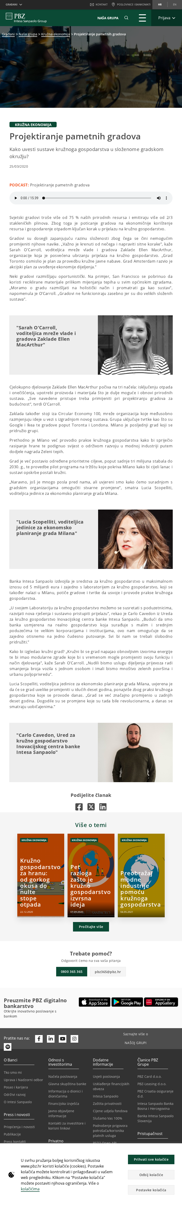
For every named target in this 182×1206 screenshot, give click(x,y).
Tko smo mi (13, 1072)
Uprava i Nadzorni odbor (23, 1080)
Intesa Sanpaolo (105, 1096)
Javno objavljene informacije (61, 1113)
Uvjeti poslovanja (106, 1076)
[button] (176, 1149)
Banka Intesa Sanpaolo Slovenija (155, 1118)
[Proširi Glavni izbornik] (142, 17)
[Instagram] (74, 1039)
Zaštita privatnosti (107, 1103)
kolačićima (30, 1189)
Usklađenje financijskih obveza (111, 1086)
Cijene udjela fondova (110, 1111)
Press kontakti (15, 1141)
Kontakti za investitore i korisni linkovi (67, 1125)
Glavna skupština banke (67, 1084)
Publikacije (12, 1134)
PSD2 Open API (105, 1143)
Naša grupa (28, 34)
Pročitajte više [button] (91, 926)
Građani (8, 34)
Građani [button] (11, 4)
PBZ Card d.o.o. (149, 1076)
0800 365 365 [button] (72, 971)
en (174, 4)
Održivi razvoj (15, 1094)
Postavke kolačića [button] (151, 1190)
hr (160, 4)
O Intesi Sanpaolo (18, 1102)
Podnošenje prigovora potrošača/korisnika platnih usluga (110, 1130)
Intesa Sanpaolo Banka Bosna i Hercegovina (155, 1106)
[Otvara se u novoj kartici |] (79, 806)
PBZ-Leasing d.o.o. (151, 1084)
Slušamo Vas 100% (107, 1118)
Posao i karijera (16, 1087)
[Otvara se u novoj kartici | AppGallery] (161, 1002)
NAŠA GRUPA (107, 18)
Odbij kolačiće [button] (151, 1175)
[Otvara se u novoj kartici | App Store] (95, 1002)
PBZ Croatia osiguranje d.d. (155, 1093)
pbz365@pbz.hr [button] (108, 972)
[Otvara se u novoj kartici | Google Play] (127, 1002)
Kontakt (102, 4)
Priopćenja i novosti (19, 1127)
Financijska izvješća (63, 1103)
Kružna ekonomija (55, 34)
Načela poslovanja (62, 1076)
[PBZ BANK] (26, 17)
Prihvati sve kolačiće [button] (151, 1159)
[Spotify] (7, 1047)
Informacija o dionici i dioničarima (65, 1093)
